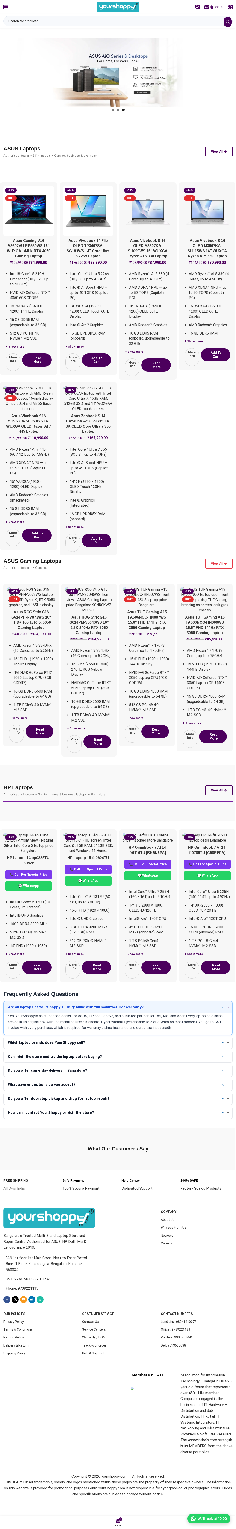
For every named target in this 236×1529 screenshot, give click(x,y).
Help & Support (93, 1371)
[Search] (226, 7)
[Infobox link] (15, 1203)
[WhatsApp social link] (40, 1317)
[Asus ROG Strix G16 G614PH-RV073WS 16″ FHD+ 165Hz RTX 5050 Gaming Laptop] (31, 610)
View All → (219, 164)
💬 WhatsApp (28, 904)
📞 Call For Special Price (28, 892)
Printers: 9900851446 (177, 1355)
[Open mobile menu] (5, 7)
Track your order (94, 1363)
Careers (167, 1261)
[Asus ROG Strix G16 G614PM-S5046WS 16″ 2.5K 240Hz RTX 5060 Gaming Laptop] (88, 613)
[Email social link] (23, 1317)
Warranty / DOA (93, 1355)
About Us (167, 1238)
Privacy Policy (13, 1339)
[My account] (193, 7)
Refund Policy (13, 1355)
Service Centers (94, 1348)
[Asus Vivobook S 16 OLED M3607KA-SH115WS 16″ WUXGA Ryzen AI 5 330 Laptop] (207, 224)
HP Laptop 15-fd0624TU (88, 876)
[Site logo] (116, 6)
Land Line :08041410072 (178, 1339)
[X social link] (15, 1317)
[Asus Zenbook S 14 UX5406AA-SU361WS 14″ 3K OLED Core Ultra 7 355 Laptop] (88, 411)
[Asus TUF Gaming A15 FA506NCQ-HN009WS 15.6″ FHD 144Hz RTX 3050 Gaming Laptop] (202, 613)
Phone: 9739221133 (22, 1306)
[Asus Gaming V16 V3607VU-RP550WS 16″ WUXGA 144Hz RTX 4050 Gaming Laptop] (28, 224)
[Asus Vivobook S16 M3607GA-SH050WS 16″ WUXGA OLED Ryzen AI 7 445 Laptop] (28, 411)
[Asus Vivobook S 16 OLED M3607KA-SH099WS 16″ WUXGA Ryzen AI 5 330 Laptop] (148, 224)
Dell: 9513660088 (173, 1363)
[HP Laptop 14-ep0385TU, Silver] (28, 861)
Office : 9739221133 (175, 1348)
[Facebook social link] (6, 1317)
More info (13, 372)
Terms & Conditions (18, 1348)
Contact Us (90, 1339)
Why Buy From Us (173, 1245)
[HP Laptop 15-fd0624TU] (88, 861)
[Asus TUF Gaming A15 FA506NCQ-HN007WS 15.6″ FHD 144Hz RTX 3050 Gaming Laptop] (145, 610)
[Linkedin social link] (31, 1317)
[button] (96, 373)
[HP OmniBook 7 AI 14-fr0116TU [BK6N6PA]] (148, 856)
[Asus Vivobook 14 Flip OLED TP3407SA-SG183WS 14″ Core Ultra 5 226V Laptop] (88, 224)
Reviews (167, 1253)
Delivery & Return (16, 1363)
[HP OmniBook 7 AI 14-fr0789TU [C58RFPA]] (207, 856)
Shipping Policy (14, 1371)
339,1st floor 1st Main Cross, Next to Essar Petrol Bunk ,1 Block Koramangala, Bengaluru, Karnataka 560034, (46, 1282)
